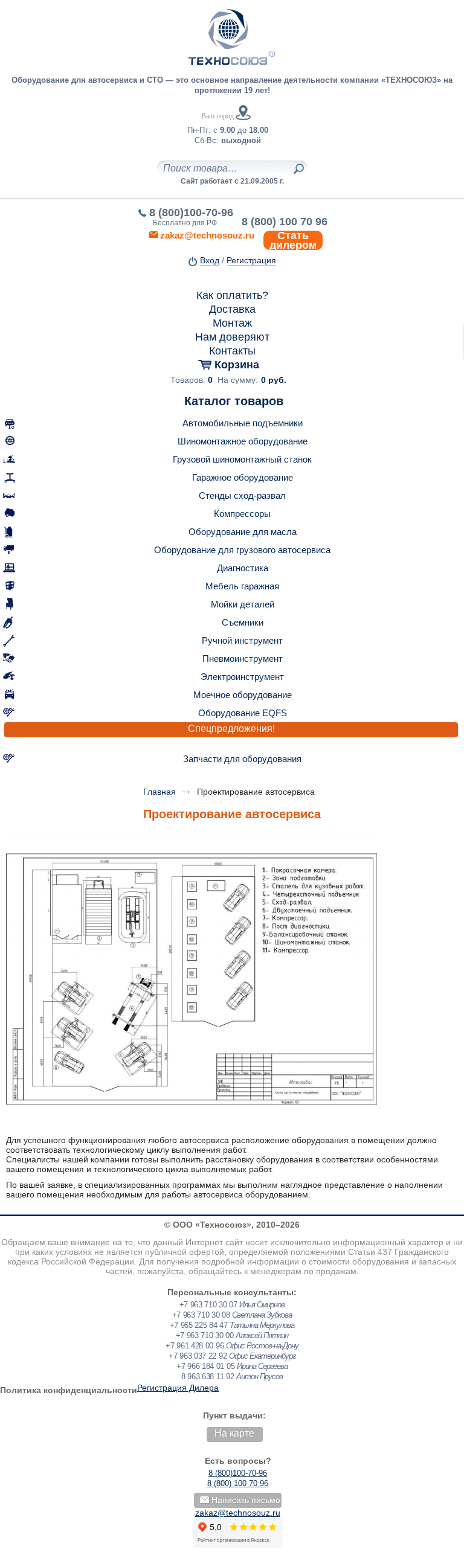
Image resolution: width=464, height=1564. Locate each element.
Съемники (242, 622)
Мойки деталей (242, 604)
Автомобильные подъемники (242, 423)
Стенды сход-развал (242, 495)
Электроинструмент (242, 676)
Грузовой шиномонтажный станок (242, 459)
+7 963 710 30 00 (205, 1335)
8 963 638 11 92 (207, 1376)
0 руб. (273, 380)
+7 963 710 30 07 (208, 1304)
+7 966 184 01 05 (205, 1366)
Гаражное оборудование (242, 477)
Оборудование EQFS (242, 713)
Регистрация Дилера (178, 1388)
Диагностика (242, 568)
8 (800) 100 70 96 (284, 221)
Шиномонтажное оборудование (243, 441)
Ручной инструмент (242, 640)
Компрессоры (242, 513)
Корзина (236, 365)
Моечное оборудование (242, 695)
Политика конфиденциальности (68, 1390)
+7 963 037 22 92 (198, 1355)
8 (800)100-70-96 (191, 212)
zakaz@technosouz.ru (237, 1513)
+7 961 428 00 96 (195, 1345)
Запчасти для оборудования (242, 759)
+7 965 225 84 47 (199, 1325)
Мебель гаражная (242, 586)
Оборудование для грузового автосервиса (242, 550)
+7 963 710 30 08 (201, 1314)
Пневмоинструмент (242, 658)
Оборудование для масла (242, 532)
